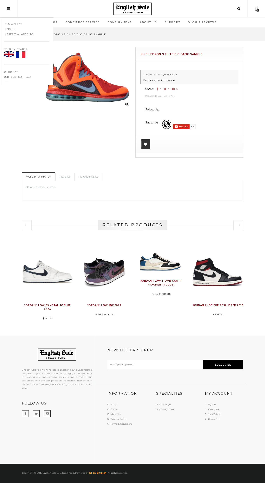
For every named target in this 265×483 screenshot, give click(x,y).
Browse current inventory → (159, 79)
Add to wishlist (145, 144)
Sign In (11, 29)
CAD (28, 76)
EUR (13, 76)
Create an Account (20, 34)
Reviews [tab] (65, 176)
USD (6, 76)
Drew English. (98, 472)
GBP (20, 76)
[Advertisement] (178, 442)
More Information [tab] (38, 176)
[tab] (88, 177)
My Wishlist (14, 23)
